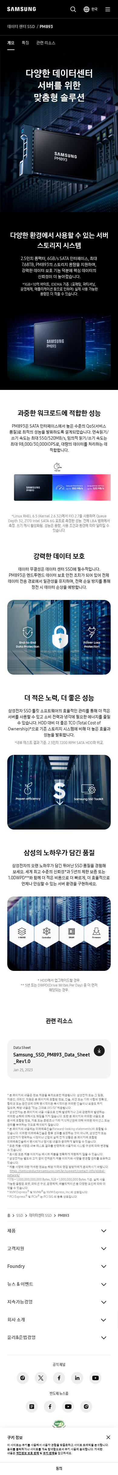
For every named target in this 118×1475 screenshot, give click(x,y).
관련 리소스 (45, 43)
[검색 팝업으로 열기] (73, 9)
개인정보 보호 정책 (27, 1453)
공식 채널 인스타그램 (23, 1378)
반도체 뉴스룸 (32, 1407)
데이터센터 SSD (40, 1215)
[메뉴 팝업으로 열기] (108, 9)
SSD (19, 1215)
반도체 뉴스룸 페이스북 (50, 1407)
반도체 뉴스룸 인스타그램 (86, 1407)
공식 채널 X (41, 1378)
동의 (59, 1468)
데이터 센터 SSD (21, 27)
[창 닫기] (108, 1437)
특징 (25, 43)
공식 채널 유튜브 (95, 1378)
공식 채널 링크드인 (77, 1378)
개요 (11, 43)
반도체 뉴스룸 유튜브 (68, 1407)
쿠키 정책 (48, 1453)
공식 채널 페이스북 (59, 1378)
